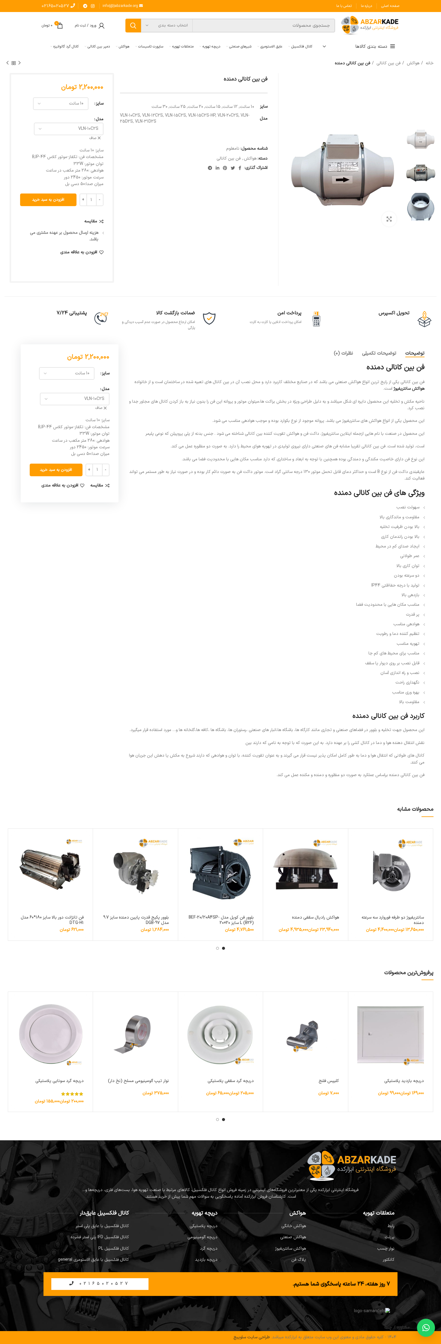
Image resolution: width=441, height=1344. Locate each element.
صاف (92, 138)
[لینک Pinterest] (225, 168)
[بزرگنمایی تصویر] (389, 219)
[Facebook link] (240, 168)
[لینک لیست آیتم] (353, 1226)
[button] (185, 841)
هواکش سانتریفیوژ (409, 389)
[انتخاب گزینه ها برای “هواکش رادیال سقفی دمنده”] (270, 841)
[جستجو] (133, 25)
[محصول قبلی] (19, 63)
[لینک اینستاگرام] (92, 6)
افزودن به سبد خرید (48, 200)
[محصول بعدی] (7, 63)
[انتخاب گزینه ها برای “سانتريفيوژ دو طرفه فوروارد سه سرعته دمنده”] (355, 841)
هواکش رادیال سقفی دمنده (315, 917)
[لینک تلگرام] (85, 6)
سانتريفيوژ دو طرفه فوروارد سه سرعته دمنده (393, 920)
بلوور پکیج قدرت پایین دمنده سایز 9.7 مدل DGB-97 (136, 920)
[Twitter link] (233, 168)
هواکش (412, 63)
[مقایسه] (355, 855)
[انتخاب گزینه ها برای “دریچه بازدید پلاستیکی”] (355, 1004)
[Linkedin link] (217, 168)
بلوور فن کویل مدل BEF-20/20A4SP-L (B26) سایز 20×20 (221, 920)
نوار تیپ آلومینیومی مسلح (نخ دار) (138, 1081)
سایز (100, 103)
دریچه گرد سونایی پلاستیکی (59, 1081)
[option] (420, 142)
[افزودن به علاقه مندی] (355, 868)
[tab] (414, 353)
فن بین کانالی (387, 63)
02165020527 (56, 6)
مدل (100, 119)
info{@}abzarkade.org (121, 6)
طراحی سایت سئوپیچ (251, 1337)
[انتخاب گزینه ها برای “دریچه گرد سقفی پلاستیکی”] (185, 1004)
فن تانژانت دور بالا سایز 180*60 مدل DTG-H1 (52, 920)
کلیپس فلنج (329, 1081)
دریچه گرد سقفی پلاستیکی (231, 1081)
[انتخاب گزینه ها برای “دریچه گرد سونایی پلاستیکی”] (15, 1004)
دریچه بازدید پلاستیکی (404, 1081)
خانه (429, 63)
